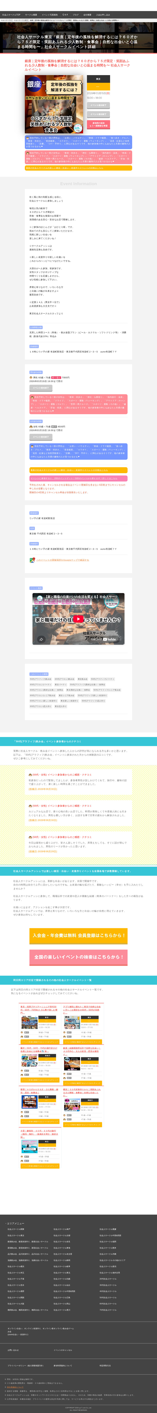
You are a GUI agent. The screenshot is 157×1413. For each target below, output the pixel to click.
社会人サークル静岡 (62, 1260)
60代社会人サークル (108, 1304)
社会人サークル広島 (62, 1298)
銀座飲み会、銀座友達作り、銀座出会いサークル (28, 1242)
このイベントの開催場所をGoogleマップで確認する (62, 560)
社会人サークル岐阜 (62, 1266)
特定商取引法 (105, 1366)
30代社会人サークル (108, 1285)
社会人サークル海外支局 (110, 1273)
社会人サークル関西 (16, 1298)
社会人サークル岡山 (62, 1304)
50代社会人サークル (108, 1298)
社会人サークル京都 (62, 1235)
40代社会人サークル (108, 1291)
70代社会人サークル (108, 1310)
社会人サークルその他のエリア (112, 1260)
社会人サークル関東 (16, 1229)
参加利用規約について (63, 1366)
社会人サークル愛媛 (108, 1229)
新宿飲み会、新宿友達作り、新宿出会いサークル (28, 1248)
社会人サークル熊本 (108, 1248)
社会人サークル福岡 (108, 1242)
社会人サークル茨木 (16, 1285)
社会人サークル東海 (62, 1248)
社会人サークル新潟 (108, 1266)
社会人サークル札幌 (62, 1279)
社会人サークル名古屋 (63, 1254)
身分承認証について (15, 1387)
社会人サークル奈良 (62, 1242)
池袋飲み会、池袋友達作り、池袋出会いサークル (28, 1260)
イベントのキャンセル (63, 1350)
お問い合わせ (13, 1350)
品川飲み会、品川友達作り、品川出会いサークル (28, 1254)
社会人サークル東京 (16, 1235)
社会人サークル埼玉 (16, 1273)
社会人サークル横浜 (16, 1266)
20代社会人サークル (108, 1279)
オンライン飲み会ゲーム (64, 1328)
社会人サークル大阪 (16, 1304)
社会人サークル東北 (62, 1273)
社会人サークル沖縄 (108, 1254)
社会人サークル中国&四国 (64, 1291)
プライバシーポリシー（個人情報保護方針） (26, 1366)
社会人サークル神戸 (62, 1229)
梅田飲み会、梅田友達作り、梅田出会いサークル (28, 1310)
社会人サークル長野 (16, 1291)
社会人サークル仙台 (62, 1285)
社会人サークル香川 (62, 1310)
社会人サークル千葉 (16, 1279)
